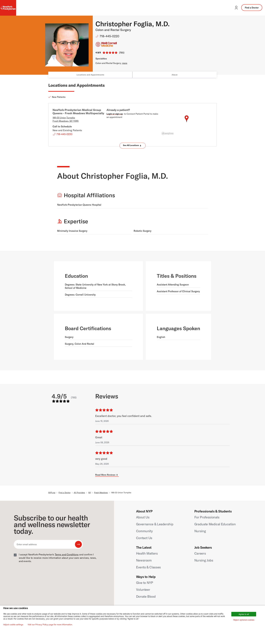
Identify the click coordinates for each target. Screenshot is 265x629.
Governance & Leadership (154, 524)
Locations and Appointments (90, 74)
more (124, 63)
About (174, 74)
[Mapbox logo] (167, 133)
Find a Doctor (252, 7)
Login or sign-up (115, 113)
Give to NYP (144, 583)
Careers (200, 553)
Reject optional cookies (243, 620)
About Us (142, 517)
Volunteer (143, 589)
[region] (186, 122)
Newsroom (144, 560)
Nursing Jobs (203, 560)
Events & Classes (148, 567)
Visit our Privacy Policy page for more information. (50, 624)
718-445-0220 (109, 36)
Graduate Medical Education (215, 524)
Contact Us (144, 538)
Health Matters (147, 553)
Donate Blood (146, 596)
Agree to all (244, 614)
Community (144, 531)
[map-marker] (187, 118)
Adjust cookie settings (13, 624)
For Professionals (206, 517)
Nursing (200, 531)
